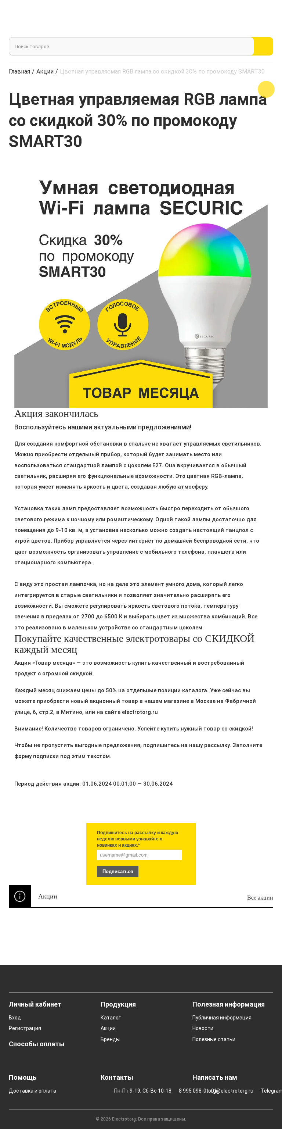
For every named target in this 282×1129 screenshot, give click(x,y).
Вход (15, 1018)
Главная (19, 71)
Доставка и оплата (32, 1091)
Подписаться (117, 871)
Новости (202, 1028)
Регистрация (25, 1028)
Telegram (265, 1091)
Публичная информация (222, 1018)
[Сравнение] (228, 20)
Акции (45, 71)
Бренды (110, 1039)
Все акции (260, 897)
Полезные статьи (213, 1039)
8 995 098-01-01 (191, 1091)
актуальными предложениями (142, 427)
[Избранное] (245, 20)
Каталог (111, 1018)
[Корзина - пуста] (264, 20)
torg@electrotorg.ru (223, 1091)
